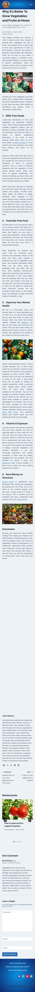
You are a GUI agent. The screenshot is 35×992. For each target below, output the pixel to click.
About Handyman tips (17, 963)
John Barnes (10, 829)
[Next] (29, 819)
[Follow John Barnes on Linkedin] (14, 765)
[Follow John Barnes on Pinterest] (18, 765)
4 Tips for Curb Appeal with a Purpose (27, 776)
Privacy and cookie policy (17, 970)
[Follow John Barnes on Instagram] (11, 765)
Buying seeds (8, 482)
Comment (7, 912)
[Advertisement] (17, 635)
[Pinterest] (27, 976)
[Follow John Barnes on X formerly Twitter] (7, 765)
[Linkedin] (31, 976)
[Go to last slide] (5, 819)
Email (5, 948)
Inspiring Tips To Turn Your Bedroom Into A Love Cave (8, 777)
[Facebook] (19, 976)
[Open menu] (31, 4)
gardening (25, 322)
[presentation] (17, 809)
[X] (23, 976)
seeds (19, 499)
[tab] (13, 841)
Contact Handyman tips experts (17, 967)
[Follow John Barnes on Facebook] (3, 765)
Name (6, 939)
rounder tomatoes (19, 143)
